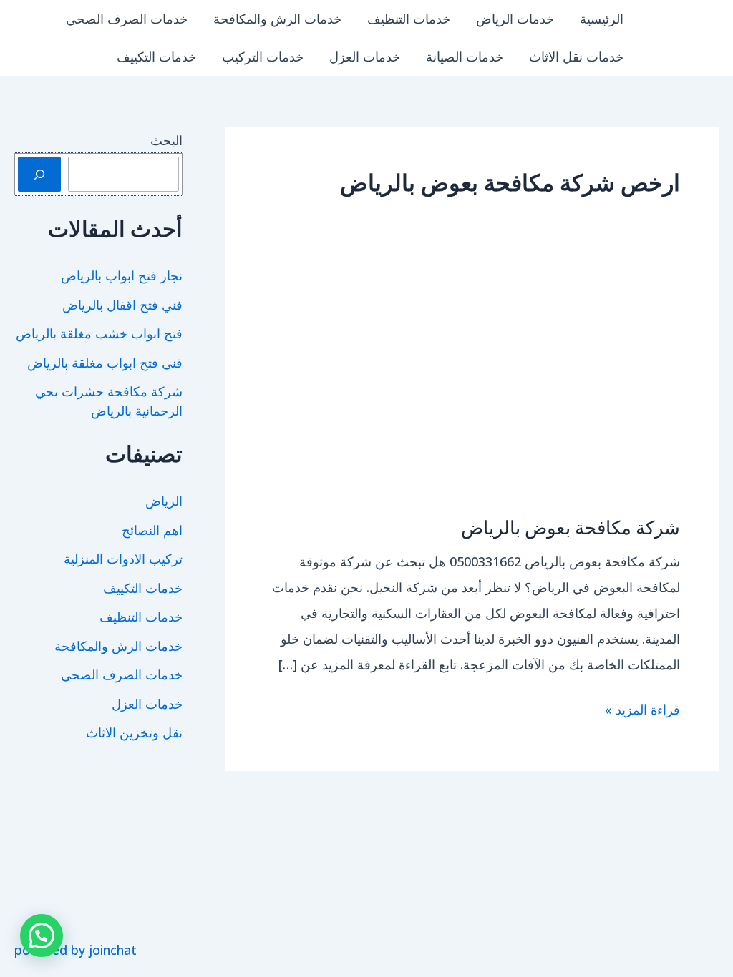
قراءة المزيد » (642, 711)
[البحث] (39, 174)
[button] (41, 935)
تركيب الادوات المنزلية (123, 558)
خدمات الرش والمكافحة (277, 18)
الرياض (164, 500)
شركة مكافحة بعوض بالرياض (570, 526)
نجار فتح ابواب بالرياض (122, 275)
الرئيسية (601, 18)
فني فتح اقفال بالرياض (122, 304)
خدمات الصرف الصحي (127, 18)
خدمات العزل (364, 56)
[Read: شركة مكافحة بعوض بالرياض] (472, 385)
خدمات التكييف (156, 56)
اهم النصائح (152, 530)
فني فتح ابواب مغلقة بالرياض (105, 362)
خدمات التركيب (263, 56)
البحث (166, 140)
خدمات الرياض (515, 18)
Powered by (75, 949)
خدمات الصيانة (464, 56)
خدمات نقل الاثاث (576, 56)
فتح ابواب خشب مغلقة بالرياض (99, 333)
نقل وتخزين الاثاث (134, 732)
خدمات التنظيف (408, 18)
